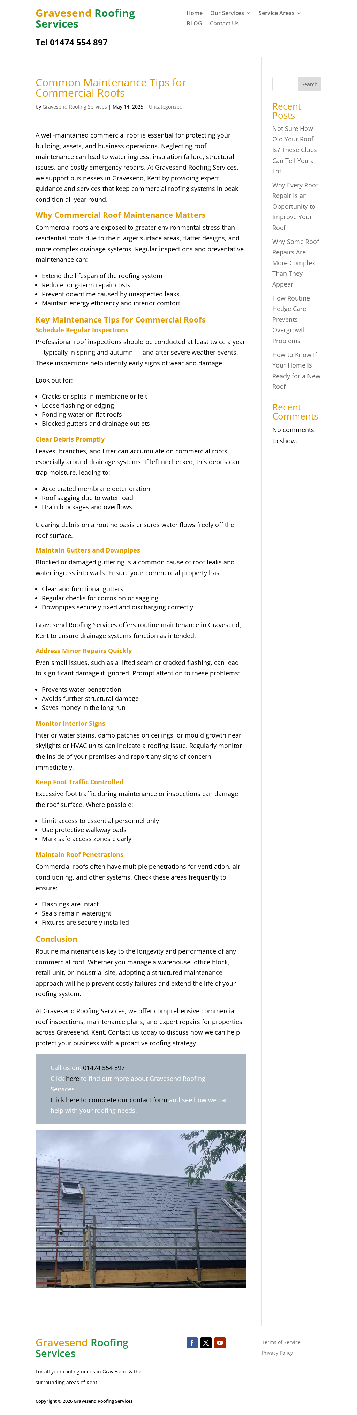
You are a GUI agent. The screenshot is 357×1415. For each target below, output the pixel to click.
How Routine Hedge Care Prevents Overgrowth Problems (291, 319)
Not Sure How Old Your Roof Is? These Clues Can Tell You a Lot (294, 149)
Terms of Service (281, 1343)
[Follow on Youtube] (220, 1342)
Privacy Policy (277, 1353)
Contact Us (224, 24)
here (72, 1078)
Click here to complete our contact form (109, 1100)
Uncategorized (166, 106)
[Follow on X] (206, 1342)
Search (310, 84)
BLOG (194, 24)
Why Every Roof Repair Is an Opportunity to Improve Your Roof (295, 206)
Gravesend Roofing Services (75, 106)
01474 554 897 (104, 1068)
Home (195, 13)
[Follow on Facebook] (192, 1342)
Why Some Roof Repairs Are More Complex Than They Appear (295, 262)
